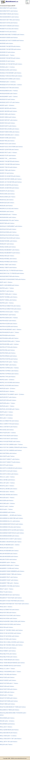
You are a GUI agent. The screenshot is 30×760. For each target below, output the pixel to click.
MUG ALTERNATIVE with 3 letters (9, 421)
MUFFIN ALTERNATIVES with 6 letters (10, 309)
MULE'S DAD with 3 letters (7, 677)
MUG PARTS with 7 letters (7, 456)
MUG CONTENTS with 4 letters (8, 427)
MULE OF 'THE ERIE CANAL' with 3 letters (11, 630)
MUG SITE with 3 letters (6, 465)
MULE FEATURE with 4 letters (8, 612)
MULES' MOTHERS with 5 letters (9, 701)
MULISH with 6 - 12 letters (7, 721)
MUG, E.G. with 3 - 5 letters (7, 477)
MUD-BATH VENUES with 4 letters (9, 26)
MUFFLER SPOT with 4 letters (8, 397)
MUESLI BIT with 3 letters (7, 244)
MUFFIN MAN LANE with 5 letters (9, 338)
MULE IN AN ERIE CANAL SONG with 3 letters (12, 621)
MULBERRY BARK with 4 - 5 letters (9, 565)
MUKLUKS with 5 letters (6, 547)
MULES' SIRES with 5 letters (7, 704)
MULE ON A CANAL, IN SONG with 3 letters (12, 642)
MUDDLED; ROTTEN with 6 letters (9, 87)
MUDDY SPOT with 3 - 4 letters (8, 152)
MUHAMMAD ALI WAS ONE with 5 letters (11, 518)
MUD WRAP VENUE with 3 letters (9, 14)
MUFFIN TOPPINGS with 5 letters (9, 373)
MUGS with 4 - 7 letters (6, 509)
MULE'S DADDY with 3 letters (8, 680)
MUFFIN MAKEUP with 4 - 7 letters (9, 332)
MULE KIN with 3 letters (6, 627)
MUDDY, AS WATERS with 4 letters (9, 188)
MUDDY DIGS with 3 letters (7, 123)
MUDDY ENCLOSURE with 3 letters (9, 129)
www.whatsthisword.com (20, 758)
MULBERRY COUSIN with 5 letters (9, 568)
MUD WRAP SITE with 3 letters (8, 8)
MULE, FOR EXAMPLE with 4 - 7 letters (10, 671)
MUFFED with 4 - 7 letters (7, 288)
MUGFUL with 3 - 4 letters (7, 485)
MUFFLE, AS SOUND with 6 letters (9, 385)
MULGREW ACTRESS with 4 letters (9, 710)
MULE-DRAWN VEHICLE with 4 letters (10, 665)
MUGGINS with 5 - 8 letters (7, 503)
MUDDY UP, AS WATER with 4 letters (10, 176)
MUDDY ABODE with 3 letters (8, 108)
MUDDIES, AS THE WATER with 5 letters (11, 64)
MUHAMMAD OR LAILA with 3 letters (10, 527)
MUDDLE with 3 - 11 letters (7, 67)
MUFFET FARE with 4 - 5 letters (8, 294)
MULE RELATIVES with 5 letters (8, 657)
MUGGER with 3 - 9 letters (7, 497)
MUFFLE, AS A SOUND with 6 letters (10, 382)
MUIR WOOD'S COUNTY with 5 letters (11, 539)
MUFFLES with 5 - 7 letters (7, 406)
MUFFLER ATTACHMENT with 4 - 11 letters (12, 394)
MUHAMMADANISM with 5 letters (9, 536)
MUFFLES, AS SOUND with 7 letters (9, 409)
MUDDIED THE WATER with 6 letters (10, 46)
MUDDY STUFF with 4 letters (8, 155)
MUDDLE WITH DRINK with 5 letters (10, 79)
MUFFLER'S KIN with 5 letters (8, 400)
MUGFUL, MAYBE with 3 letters (8, 488)
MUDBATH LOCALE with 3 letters (9, 28)
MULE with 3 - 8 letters (6, 606)
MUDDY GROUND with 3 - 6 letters (9, 135)
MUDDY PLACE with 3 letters (8, 143)
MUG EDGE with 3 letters (7, 429)
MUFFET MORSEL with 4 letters (8, 297)
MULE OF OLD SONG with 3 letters (9, 636)
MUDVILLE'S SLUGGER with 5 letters (10, 238)
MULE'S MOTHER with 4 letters (8, 689)
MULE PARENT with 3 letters (8, 651)
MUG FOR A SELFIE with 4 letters (9, 435)
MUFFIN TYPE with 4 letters (7, 376)
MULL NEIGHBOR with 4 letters (8, 732)
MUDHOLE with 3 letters (7, 199)
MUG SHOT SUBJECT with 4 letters (10, 459)
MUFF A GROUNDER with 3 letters (9, 285)
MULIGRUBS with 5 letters (7, 718)
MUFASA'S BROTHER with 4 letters (9, 276)
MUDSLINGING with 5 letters (8, 217)
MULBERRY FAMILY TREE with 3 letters (10, 574)
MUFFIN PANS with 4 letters (8, 353)
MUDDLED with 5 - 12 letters (8, 82)
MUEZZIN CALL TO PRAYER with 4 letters (11, 270)
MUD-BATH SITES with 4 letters (9, 23)
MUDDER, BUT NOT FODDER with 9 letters (12, 40)
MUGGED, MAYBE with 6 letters (9, 494)
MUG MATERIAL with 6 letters (8, 453)
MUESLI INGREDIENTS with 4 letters (10, 253)
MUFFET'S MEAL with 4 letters (8, 300)
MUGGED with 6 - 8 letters (7, 491)
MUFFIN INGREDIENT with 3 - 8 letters (10, 329)
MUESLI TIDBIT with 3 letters (8, 264)
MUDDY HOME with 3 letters (8, 138)
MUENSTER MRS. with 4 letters (8, 241)
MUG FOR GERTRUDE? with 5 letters (10, 441)
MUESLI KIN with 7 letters (7, 256)
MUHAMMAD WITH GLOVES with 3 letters (12, 530)
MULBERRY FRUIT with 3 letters (9, 577)
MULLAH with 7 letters (6, 744)
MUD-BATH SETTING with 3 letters (10, 20)
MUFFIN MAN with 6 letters (7, 335)
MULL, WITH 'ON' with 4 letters (8, 741)
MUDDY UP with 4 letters (7, 173)
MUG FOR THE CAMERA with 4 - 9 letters (11, 444)
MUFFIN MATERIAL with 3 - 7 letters (10, 341)
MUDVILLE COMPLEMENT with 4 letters (11, 226)
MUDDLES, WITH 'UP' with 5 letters (10, 102)
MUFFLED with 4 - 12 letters (7, 388)
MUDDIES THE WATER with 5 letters (10, 58)
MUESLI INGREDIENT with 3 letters (9, 250)
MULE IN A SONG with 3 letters (8, 618)
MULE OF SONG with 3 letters (8, 639)
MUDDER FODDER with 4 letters (9, 37)
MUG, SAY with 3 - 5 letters (7, 483)
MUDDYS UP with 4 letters (7, 191)
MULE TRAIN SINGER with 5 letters (9, 659)
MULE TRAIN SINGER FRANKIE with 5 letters (12, 662)
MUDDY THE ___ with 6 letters (8, 158)
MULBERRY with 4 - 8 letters (8, 562)
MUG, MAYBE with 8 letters (7, 480)
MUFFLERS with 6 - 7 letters (7, 403)
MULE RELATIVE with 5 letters (8, 654)
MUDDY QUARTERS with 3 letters (9, 149)
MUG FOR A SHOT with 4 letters (9, 438)
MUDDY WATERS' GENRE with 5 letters (11, 179)
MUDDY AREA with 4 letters (7, 114)
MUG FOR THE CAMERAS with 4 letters (11, 450)
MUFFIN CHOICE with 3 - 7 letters (9, 312)
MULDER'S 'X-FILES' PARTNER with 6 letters (12, 600)
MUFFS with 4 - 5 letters (6, 412)
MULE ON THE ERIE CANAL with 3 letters (11, 645)
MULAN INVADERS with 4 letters (9, 556)
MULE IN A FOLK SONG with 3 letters (10, 615)
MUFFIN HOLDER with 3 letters (8, 323)
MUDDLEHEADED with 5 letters (8, 93)
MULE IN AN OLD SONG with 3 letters (10, 624)
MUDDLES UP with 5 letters (7, 99)
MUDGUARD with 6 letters (7, 194)
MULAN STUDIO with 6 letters (8, 559)
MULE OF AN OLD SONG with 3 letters (10, 633)
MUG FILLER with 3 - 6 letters (8, 432)
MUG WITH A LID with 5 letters (8, 471)
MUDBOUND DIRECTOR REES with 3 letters (12, 34)
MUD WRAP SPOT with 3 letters (9, 11)
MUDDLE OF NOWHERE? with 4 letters (10, 73)
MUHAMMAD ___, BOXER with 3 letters (11, 515)
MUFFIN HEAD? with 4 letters (8, 320)
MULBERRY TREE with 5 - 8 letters (9, 583)
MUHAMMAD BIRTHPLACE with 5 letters (11, 524)
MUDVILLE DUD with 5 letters (8, 229)
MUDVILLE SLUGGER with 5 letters (9, 235)
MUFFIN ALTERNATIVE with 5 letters (10, 306)
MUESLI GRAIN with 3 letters (8, 247)
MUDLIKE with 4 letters (6, 205)
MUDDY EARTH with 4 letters (8, 126)
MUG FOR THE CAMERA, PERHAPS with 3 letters (13, 447)
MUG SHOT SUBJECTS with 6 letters (10, 462)
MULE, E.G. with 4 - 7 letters (7, 668)
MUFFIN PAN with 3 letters (7, 350)
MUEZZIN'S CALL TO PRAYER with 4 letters (12, 273)
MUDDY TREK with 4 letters (7, 170)
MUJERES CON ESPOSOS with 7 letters (10, 542)
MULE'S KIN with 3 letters (7, 686)
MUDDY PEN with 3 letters (7, 141)
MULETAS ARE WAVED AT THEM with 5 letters (13, 707)
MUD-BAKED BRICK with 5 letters (9, 17)
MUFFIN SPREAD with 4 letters (8, 356)
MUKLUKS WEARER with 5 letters (9, 550)
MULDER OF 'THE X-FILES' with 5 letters (11, 598)
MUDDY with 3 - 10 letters (7, 105)
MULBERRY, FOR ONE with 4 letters (10, 586)
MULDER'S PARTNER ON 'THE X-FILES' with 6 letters (14, 603)
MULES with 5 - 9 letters (6, 695)
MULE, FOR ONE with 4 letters (8, 674)
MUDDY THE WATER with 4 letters (9, 161)
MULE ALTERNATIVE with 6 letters (9, 609)
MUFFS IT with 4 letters (6, 415)
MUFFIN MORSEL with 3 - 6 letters (9, 344)
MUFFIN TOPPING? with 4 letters (9, 371)
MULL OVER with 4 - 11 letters (8, 735)
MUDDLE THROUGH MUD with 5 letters (11, 76)
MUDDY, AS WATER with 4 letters (9, 185)
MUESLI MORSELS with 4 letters (8, 261)
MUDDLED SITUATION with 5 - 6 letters (11, 84)
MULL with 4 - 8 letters (6, 727)
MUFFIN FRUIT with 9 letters (8, 314)
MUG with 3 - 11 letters (6, 418)
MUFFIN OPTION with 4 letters (8, 347)
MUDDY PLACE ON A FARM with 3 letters (11, 146)
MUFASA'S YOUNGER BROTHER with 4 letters (12, 279)
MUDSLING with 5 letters (7, 211)
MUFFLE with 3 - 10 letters (7, 379)
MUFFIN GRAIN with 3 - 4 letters (9, 317)
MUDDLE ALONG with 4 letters (8, 70)
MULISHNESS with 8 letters (7, 724)
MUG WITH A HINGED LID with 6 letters (11, 468)
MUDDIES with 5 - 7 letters (7, 55)
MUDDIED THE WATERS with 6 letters (10, 49)
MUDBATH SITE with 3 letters (8, 31)
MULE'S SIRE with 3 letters (7, 692)
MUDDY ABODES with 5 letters (8, 111)
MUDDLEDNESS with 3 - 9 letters (9, 90)
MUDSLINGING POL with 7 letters (9, 220)
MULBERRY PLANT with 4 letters (9, 580)
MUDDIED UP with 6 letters (7, 52)
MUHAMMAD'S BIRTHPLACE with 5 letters (12, 533)
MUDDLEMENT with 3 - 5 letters (9, 96)
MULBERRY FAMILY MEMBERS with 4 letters (12, 571)
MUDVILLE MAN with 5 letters (8, 232)
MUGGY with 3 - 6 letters (7, 506)
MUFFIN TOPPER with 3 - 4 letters (9, 368)
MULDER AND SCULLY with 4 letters (10, 595)
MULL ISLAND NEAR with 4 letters (9, 730)
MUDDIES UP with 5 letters (7, 61)
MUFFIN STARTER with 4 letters (9, 359)
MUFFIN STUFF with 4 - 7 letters (9, 362)
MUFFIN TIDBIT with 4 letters (8, 365)
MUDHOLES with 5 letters (7, 202)
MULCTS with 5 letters (6, 592)
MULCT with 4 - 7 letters (6, 589)
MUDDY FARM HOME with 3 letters (9, 132)
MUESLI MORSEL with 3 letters (8, 258)
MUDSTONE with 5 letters (7, 223)
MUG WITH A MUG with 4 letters (9, 474)
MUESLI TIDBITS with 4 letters (8, 267)
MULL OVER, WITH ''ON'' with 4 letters (10, 738)
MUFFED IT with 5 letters (7, 291)
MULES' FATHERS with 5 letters (8, 698)
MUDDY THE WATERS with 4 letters (10, 164)
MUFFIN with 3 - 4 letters (7, 303)
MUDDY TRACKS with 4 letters (8, 167)
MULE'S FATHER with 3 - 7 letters (9, 683)
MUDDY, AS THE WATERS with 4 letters (11, 182)
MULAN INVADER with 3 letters (8, 553)
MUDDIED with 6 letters (6, 43)
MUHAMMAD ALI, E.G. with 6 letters (10, 521)
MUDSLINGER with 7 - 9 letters (8, 214)
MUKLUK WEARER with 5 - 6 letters (10, 544)
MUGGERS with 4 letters (6, 500)
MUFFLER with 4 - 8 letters (7, 391)
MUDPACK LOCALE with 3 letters (9, 208)
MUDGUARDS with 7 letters (7, 197)
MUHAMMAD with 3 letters (7, 512)
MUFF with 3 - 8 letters (6, 282)
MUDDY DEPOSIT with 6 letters (8, 120)
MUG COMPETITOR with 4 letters (9, 424)
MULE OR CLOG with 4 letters (8, 648)
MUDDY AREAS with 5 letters (8, 117)
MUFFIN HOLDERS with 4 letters (9, 326)
